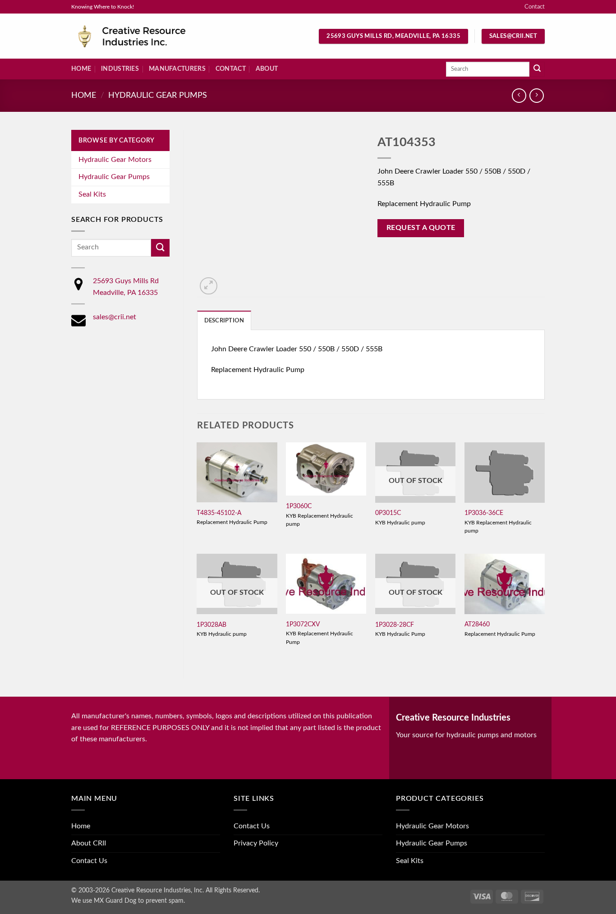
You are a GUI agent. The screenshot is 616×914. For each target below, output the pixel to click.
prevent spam (165, 900)
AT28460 (477, 624)
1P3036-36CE (483, 513)
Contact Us (89, 860)
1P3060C (299, 506)
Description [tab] (224, 320)
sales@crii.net (114, 317)
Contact (534, 6)
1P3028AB (211, 624)
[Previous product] (536, 95)
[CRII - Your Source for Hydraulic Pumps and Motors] (145, 36)
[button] (208, 286)
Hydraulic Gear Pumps (157, 95)
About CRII (88, 843)
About (267, 68)
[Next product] (519, 95)
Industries (120, 68)
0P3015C (388, 513)
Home (81, 68)
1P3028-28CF (394, 624)
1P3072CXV (303, 624)
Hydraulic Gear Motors (115, 159)
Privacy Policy (256, 843)
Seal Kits (92, 194)
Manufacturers (177, 68)
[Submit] (537, 69)
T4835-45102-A (219, 513)
